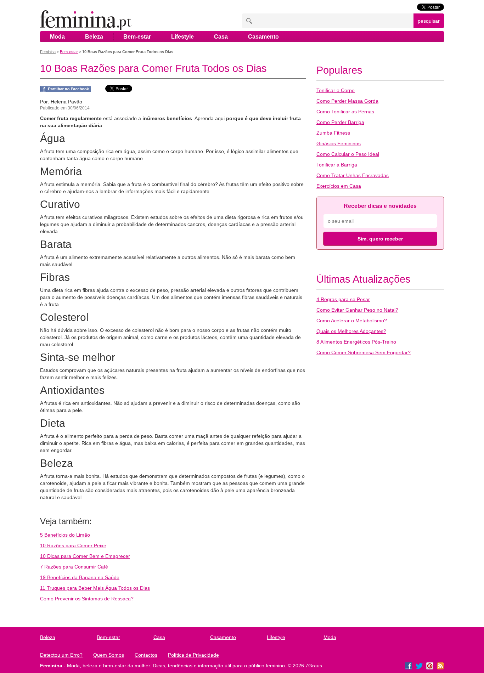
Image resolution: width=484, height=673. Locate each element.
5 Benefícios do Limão (65, 535)
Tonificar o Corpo (335, 90)
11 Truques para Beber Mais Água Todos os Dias (95, 588)
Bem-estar (137, 37)
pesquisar (429, 21)
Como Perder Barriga (340, 122)
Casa (221, 37)
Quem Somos (108, 655)
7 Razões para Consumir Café (74, 567)
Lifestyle (182, 37)
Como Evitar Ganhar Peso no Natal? (357, 310)
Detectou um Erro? (61, 655)
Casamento (263, 37)
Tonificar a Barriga (336, 165)
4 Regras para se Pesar (343, 299)
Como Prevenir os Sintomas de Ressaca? (87, 598)
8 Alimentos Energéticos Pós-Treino (356, 342)
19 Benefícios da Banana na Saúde (79, 577)
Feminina (48, 52)
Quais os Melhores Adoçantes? (351, 331)
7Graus (313, 665)
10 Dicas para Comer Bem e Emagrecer (85, 556)
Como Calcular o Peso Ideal (347, 154)
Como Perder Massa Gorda (347, 101)
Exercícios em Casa (338, 186)
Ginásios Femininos (338, 143)
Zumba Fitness (333, 133)
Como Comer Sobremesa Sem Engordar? (363, 352)
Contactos (146, 655)
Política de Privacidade (193, 655)
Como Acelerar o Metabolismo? (351, 320)
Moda (57, 37)
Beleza (94, 37)
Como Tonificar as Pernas (345, 111)
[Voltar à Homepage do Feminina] (85, 20)
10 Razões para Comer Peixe (73, 545)
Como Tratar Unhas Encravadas (352, 175)
